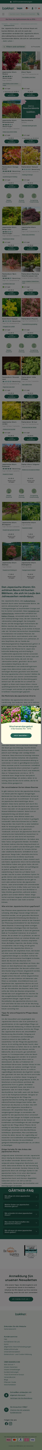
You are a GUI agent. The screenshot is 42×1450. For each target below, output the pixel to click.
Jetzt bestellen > (21, 735)
